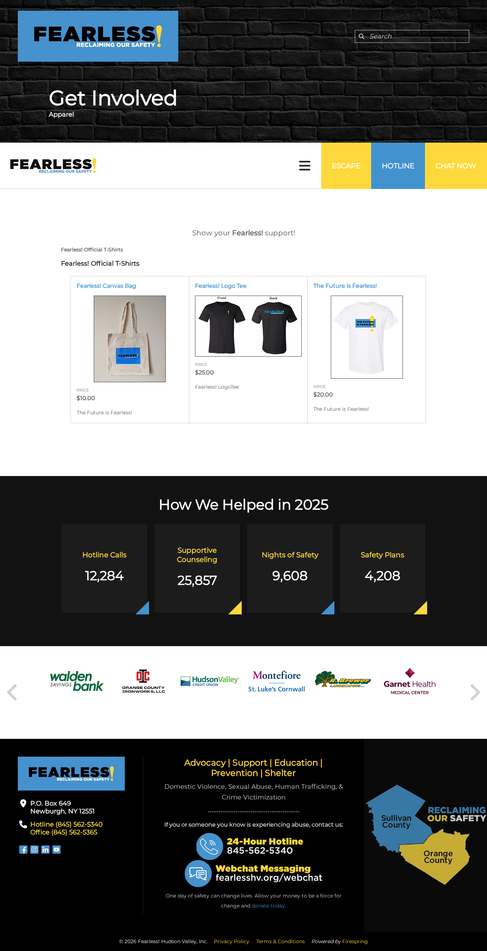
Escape (346, 166)
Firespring (355, 941)
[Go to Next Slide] (474, 692)
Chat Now (456, 166)
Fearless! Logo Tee (221, 285)
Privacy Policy (231, 941)
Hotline (398, 166)
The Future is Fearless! (345, 285)
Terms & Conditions (280, 941)
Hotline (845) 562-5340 (66, 824)
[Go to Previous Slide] (12, 692)
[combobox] (412, 36)
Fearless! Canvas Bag (106, 285)
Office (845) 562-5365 (63, 832)
